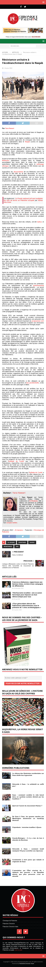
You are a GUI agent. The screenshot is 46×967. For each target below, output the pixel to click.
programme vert (38, 321)
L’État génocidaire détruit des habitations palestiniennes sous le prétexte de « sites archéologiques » (26, 605)
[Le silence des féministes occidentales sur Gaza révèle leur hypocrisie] (6, 775)
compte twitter (11, 523)
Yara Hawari (9, 128)
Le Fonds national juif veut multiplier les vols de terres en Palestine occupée (23, 199)
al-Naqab (11, 542)
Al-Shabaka (33, 501)
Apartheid (22, 542)
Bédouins (5, 160)
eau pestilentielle (32, 383)
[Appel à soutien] (23, 32)
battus (39, 222)
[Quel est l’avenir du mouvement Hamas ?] (6, 808)
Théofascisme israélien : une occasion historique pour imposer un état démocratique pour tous (27, 595)
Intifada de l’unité (16, 461)
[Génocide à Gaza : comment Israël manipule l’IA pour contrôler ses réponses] (6, 851)
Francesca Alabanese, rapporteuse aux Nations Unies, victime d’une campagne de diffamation (27, 584)
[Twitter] (25, 7)
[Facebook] (21, 7)
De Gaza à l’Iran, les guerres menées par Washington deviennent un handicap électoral (28, 818)
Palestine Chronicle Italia (10, 926)
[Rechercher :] (22, 46)
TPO (17, 546)
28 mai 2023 (17, 599)
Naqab (27, 142)
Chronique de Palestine (10, 920)
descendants (18, 172)
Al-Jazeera (19, 530)
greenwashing (38, 285)
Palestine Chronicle (9, 923)
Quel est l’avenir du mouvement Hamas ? (27, 806)
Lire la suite (18, 950)
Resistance (8, 546)
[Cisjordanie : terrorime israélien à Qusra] (6, 829)
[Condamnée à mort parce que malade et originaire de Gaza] (6, 862)
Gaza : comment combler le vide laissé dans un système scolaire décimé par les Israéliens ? (28, 797)
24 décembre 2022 (19, 588)
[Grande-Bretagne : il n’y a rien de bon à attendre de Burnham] (6, 840)
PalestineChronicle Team (26, 963)
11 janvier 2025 (18, 609)
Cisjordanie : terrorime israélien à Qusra (26, 827)
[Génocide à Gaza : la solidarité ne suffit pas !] (6, 786)
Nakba (32, 542)
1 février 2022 (8, 68)
